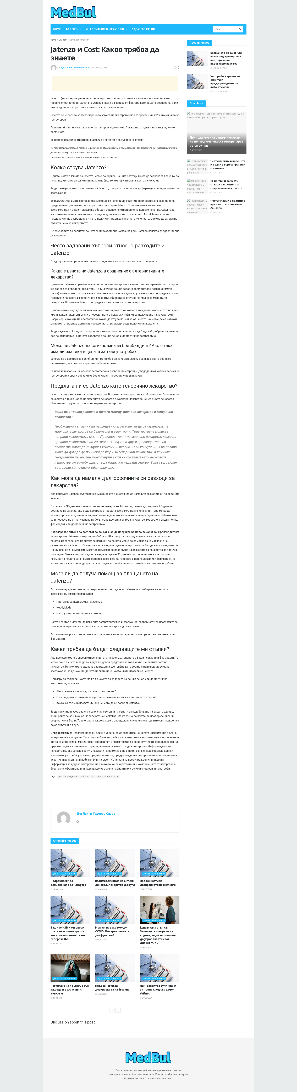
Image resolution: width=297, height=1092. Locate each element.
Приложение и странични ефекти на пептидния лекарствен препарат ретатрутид (216, 141)
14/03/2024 (57, 889)
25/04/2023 (101, 67)
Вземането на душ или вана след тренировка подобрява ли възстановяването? (226, 58)
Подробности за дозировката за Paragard (68, 882)
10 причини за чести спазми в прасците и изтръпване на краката (226, 184)
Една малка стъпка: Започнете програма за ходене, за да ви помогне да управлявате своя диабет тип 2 (157, 935)
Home (57, 29)
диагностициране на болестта (75, 776)
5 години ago (219, 68)
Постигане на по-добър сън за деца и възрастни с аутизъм (70, 989)
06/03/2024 (102, 940)
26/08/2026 (196, 150)
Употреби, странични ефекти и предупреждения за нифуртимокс (225, 81)
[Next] (118, 1010)
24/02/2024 (57, 998)
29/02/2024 (146, 947)
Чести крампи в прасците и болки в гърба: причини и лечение (227, 164)
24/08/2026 (217, 212)
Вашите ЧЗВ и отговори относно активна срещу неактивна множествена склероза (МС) (68, 933)
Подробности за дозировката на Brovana (112, 987)
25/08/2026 (217, 173)
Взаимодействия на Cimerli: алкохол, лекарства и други (115, 882)
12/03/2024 (146, 889)
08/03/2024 (57, 943)
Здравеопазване (143, 29)
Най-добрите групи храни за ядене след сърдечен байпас (158, 989)
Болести (72, 29)
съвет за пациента (107, 776)
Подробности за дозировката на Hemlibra (158, 882)
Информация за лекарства (105, 29)
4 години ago (219, 91)
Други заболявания (79, 40)
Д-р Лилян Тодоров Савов (75, 67)
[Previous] (112, 1010)
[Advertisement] (115, 83)
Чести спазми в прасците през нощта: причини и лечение (227, 204)
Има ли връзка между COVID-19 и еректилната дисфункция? (112, 931)
